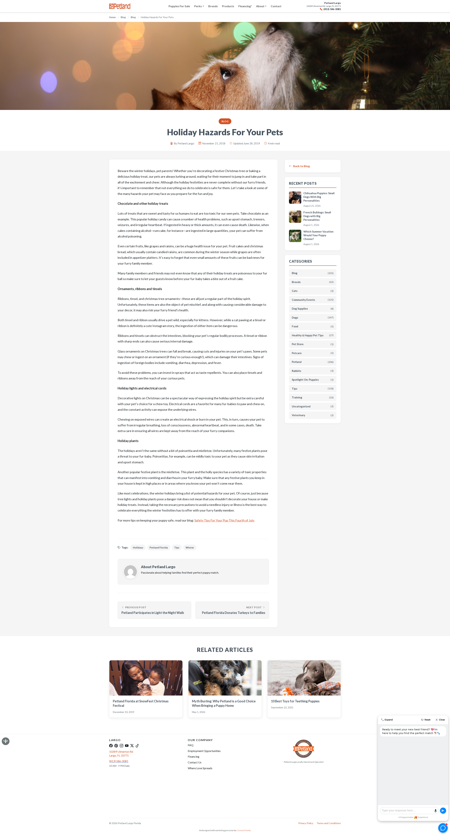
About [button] (260, 6)
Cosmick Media (244, 830)
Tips (176, 547)
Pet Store (313, 344)
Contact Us (194, 762)
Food (313, 326)
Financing (193, 756)
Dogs (313, 317)
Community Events (313, 299)
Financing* (245, 6)
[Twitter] (132, 745)
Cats (313, 290)
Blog (123, 17)
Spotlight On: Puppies (313, 379)
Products (228, 6)
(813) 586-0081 (332, 9)
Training (313, 397)
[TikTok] (137, 745)
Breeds (213, 6)
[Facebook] (111, 745)
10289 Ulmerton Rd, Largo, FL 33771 (323, 6)
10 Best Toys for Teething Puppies (295, 701)
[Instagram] (121, 745)
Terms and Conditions (329, 823)
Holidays (138, 547)
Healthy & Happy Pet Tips (313, 335)
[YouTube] (126, 745)
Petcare (313, 353)
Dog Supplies (313, 308)
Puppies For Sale (179, 6)
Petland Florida (159, 547)
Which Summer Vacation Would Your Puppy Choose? (318, 235)
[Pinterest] (116, 745)
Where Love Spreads (200, 768)
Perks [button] (198, 6)
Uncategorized (313, 406)
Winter (190, 547)
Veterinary (313, 415)
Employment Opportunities (204, 751)
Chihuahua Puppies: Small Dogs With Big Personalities (319, 197)
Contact (276, 6)
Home (112, 17)
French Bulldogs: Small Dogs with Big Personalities (317, 216)
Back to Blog (301, 166)
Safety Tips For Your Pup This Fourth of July (224, 520)
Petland (313, 361)
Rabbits (313, 370)
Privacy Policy (305, 823)
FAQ (190, 745)
